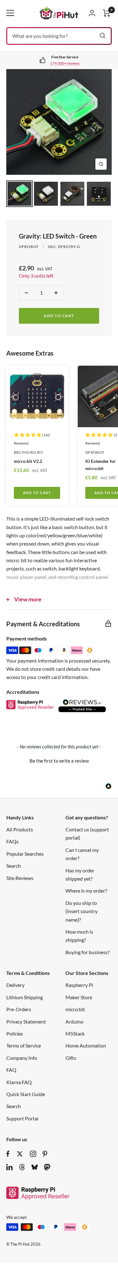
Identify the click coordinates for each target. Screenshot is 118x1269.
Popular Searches (25, 854)
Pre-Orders (18, 1009)
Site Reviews (19, 878)
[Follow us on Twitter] (20, 1154)
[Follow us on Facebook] (8, 1154)
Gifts (70, 1058)
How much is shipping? (79, 936)
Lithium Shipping (24, 997)
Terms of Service (23, 1045)
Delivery (15, 985)
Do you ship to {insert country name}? (81, 911)
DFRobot (29, 246)
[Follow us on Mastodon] (47, 1167)
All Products (19, 829)
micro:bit (75, 1009)
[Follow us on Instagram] (33, 1154)
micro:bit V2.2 (28, 461)
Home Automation (85, 1045)
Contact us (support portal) (87, 833)
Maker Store (78, 997)
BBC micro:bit (28, 452)
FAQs (12, 841)
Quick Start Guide (25, 1094)
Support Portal (22, 1118)
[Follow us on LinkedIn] (9, 1167)
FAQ (11, 1070)
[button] (59, 760)
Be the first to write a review (59, 761)
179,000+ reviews (65, 63)
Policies (14, 1033)
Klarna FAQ (19, 1082)
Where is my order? (86, 891)
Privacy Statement (26, 1021)
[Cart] (106, 13)
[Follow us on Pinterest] (44, 1154)
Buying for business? (87, 952)
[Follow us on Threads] (22, 1167)
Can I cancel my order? (82, 854)
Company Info (21, 1058)
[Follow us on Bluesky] (34, 1167)
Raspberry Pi (79, 985)
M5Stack (75, 1033)
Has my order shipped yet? (79, 874)
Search (13, 866)
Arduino (74, 1021)
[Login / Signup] (92, 13)
